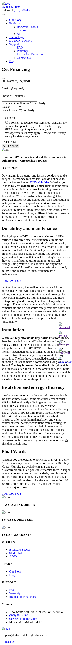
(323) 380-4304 (11, 6)
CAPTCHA (9, 142)
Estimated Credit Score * (23, 103)
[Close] (3, 78)
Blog (12, 61)
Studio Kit (15, 553)
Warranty (22, 51)
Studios (21, 30)
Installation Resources (30, 54)
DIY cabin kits (39, 182)
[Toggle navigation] (3, 14)
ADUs (21, 33)
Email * (13, 88)
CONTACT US (11, 280)
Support (14, 44)
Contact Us (24, 57)
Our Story (15, 20)
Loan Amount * (18, 110)
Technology (16, 37)
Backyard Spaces (27, 26)
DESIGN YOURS (20, 40)
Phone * (13, 95)
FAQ (20, 47)
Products (14, 23)
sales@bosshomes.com (23, 618)
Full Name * (16, 81)
